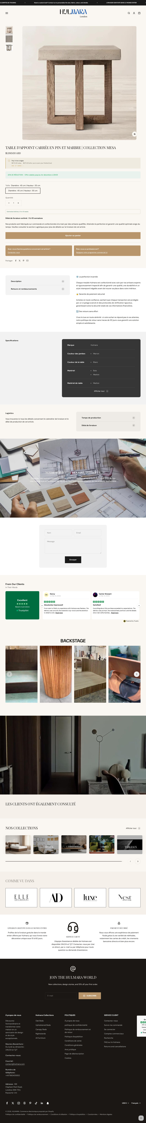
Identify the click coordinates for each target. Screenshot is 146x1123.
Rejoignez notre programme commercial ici (91, 252)
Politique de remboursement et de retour (78, 1031)
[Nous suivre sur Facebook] (7, 1103)
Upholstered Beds (43, 1025)
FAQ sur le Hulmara (112, 1042)
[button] (136, 674)
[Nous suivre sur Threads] (24, 1103)
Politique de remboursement (37, 1114)
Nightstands (41, 1033)
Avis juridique (70, 1049)
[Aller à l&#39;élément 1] (9, 30)
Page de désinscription (74, 1053)
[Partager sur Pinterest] (23, 261)
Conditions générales (73, 1045)
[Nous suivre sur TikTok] (36, 1103)
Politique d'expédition (74, 1036)
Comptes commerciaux (114, 1033)
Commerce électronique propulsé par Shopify (37, 1111)
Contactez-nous (14, 252)
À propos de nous (72, 1021)
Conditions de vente (73, 1041)
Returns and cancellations (115, 1046)
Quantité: (9, 197)
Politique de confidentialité (15, 1114)
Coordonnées (93, 1114)
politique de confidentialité (76, 1025)
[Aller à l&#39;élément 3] (9, 48)
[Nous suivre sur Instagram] (18, 1103)
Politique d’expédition (77, 1114)
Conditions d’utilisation (59, 1114)
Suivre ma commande (113, 1025)
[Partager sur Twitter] (20, 261)
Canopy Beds (41, 1029)
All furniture (40, 1038)
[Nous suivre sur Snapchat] (47, 1103)
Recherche (108, 1038)
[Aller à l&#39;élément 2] (9, 39)
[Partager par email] (27, 261)
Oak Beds (40, 1021)
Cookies (68, 1058)
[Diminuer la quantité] (9, 203)
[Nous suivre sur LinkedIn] (41, 1103)
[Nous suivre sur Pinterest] (30, 1103)
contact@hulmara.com (15, 1064)
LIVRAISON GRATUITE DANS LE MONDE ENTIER (84, 3)
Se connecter (109, 1029)
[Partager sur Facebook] (16, 261)
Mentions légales (106, 1114)
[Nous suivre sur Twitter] (12, 1103)
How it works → (17, 165)
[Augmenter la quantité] (18, 203)
